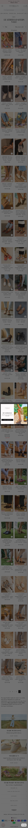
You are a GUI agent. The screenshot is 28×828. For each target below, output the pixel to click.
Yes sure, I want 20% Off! (7, 419)
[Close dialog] (26, 404)
